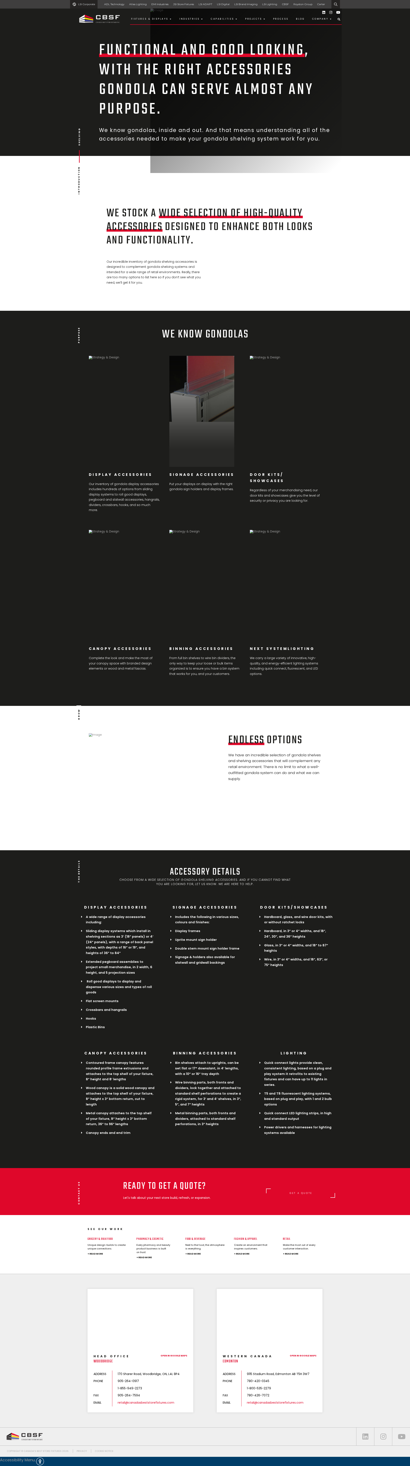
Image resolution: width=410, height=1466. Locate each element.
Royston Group (302, 4)
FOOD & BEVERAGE (195, 1239)
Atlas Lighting (138, 4)
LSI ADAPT (205, 4)
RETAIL (286, 1239)
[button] (205, 1461)
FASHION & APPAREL (245, 1239)
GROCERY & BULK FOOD (100, 1239)
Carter (321, 4)
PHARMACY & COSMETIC (150, 1239)
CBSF (285, 4)
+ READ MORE (95, 1253)
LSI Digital (223, 4)
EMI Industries (159, 4)
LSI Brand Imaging (246, 4)
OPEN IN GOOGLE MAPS (174, 1355)
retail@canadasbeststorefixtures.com (146, 1402)
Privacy (82, 1451)
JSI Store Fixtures (183, 4)
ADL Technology (114, 4)
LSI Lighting (269, 4)
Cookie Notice (104, 1451)
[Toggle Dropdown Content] (339, 19)
